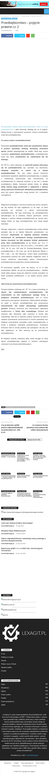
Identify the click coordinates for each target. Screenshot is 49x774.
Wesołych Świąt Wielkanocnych (13, 531)
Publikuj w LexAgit (7, 657)
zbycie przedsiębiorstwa (27, 407)
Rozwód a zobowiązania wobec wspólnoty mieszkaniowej (39, 495)
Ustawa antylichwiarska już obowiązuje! (40, 476)
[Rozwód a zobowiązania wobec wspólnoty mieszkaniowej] (40, 486)
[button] (45, 11)
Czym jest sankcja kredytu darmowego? (17, 523)
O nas (3, 654)
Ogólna (3, 691)
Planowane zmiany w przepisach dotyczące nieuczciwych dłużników (24, 494)
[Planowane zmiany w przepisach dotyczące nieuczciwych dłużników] (24, 486)
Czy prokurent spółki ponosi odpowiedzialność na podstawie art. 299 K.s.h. (12, 428)
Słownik (3, 660)
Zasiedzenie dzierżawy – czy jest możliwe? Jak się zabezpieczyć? (8, 477)
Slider (15, 18)
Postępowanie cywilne (8, 453)
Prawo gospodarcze (7, 701)
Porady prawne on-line (30, 766)
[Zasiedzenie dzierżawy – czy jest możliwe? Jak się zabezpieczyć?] (8, 469)
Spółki (3, 705)
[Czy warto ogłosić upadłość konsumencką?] (8, 486)
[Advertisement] (24, 98)
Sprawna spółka (6, 667)
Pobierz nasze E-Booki (8, 664)
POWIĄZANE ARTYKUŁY (16, 439)
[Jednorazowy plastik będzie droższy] (24, 469)
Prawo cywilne (6, 18)
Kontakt (3, 671)
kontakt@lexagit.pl (7, 526)
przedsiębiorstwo (12, 407)
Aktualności (21, 453)
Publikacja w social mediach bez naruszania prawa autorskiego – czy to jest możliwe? (23, 458)
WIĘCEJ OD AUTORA (34, 439)
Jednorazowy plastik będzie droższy (23, 476)
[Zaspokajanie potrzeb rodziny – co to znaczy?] (8, 448)
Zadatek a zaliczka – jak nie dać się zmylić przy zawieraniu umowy (39, 457)
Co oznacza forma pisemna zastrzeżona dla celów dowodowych (37, 427)
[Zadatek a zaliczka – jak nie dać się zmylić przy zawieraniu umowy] (40, 448)
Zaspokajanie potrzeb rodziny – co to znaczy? (8, 456)
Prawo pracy (16, 766)
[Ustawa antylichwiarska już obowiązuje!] (40, 469)
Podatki (3, 698)
